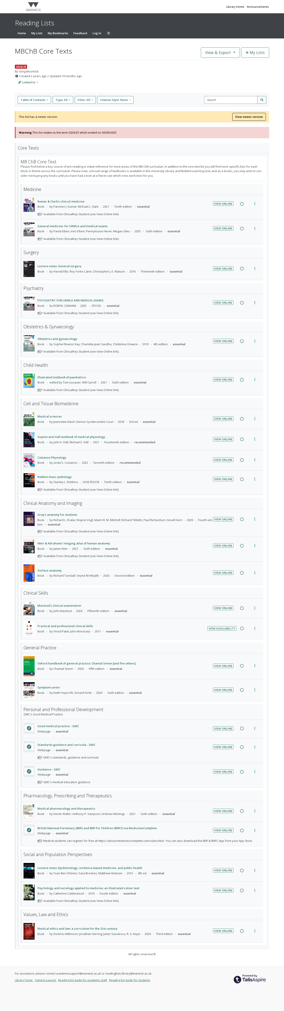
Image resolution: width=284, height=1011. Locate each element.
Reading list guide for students (129, 980)
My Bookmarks (58, 33)
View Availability (222, 628)
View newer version (249, 117)
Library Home (235, 7)
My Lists (36, 33)
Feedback (80, 33)
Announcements (258, 7)
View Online (223, 204)
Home (22, 33)
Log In (97, 33)
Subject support (46, 980)
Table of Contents (33, 100)
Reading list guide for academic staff (83, 980)
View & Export (218, 52)
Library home (24, 980)
